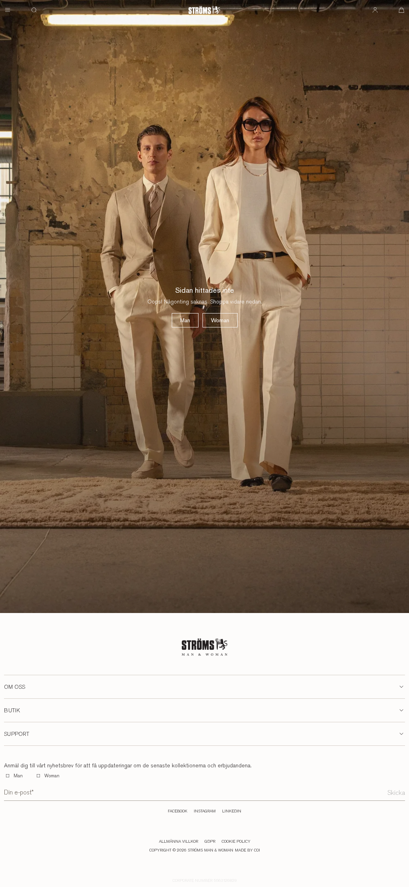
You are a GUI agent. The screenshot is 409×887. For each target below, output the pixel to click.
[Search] (34, 10)
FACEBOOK (177, 811)
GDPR (209, 841)
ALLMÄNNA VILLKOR (178, 841)
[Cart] (401, 10)
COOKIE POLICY (236, 841)
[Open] (7, 10)
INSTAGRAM (205, 811)
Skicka (396, 792)
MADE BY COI (247, 850)
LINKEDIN (231, 811)
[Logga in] (375, 10)
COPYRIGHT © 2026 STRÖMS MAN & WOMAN (191, 850)
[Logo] (204, 10)
